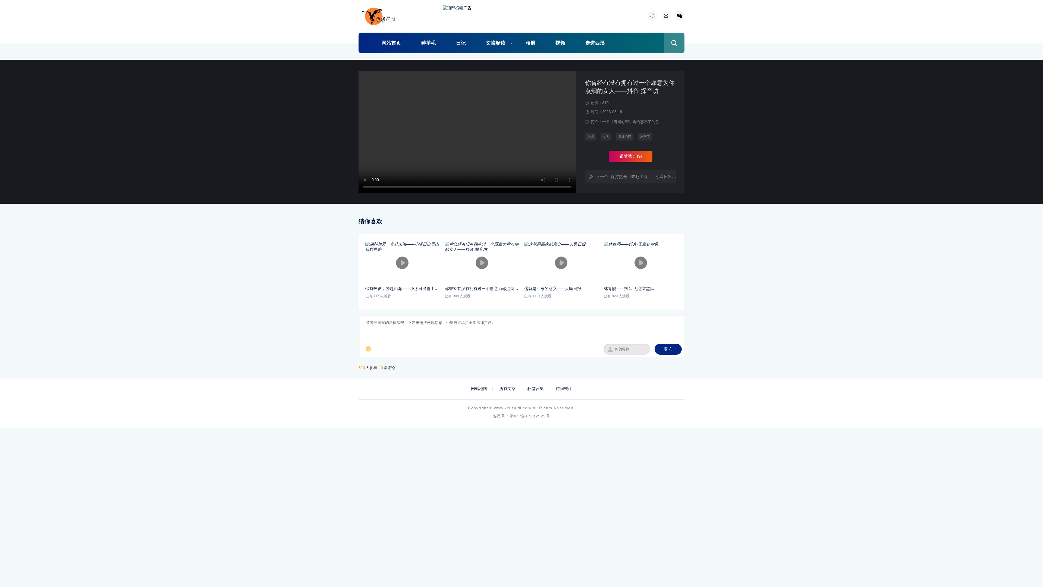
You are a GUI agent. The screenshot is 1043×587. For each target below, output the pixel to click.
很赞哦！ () (631, 156)
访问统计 (564, 389)
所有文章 (507, 389)
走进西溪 (595, 43)
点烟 (590, 137)
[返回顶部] (1025, 521)
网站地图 (479, 389)
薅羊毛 (428, 43)
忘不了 (645, 137)
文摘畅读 (495, 43)
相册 (530, 43)
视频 (560, 43)
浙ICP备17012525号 (530, 416)
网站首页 (391, 43)
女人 (606, 137)
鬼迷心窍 (624, 137)
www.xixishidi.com (512, 408)
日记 (461, 43)
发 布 (668, 349)
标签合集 (535, 389)
